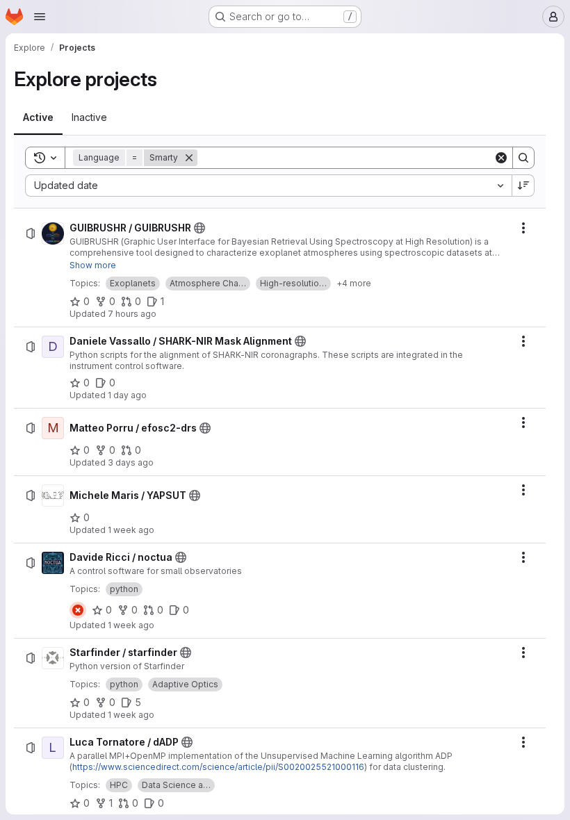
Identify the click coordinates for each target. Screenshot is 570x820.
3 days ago (131, 462)
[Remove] (189, 157)
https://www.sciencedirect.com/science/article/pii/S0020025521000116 (218, 767)
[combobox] (268, 185)
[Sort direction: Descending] (523, 185)
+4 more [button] (353, 283)
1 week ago (131, 530)
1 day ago (127, 395)
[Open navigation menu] (39, 17)
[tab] (38, 117)
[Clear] (501, 157)
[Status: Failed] (78, 610)
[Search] (523, 158)
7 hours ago (132, 314)
